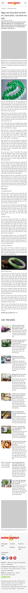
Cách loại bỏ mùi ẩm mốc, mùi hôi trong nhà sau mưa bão (19, 443)
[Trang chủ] (14, 3)
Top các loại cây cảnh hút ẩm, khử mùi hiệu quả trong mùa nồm (19, 341)
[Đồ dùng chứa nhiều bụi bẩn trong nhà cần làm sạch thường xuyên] (6, 397)
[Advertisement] (14, 46)
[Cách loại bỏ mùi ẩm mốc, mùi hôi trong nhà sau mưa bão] (6, 444)
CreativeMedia (9, 564)
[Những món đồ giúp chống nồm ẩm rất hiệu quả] (6, 359)
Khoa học (21, 544)
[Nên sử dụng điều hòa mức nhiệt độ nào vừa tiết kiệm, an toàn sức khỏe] (6, 465)
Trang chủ (3, 8)
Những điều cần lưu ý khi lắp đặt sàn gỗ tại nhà (19, 375)
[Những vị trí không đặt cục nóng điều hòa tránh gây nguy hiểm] (6, 430)
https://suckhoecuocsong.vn (8, 574)
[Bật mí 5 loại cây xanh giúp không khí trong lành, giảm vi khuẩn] (6, 328)
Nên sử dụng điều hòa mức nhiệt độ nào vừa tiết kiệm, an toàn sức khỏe (18, 465)
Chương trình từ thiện (4, 553)
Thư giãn (12, 544)
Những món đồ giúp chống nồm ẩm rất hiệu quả (18, 358)
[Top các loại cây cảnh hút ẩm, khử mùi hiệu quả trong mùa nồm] (6, 343)
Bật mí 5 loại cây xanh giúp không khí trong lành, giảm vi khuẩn (18, 326)
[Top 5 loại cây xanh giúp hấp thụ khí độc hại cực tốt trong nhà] (6, 483)
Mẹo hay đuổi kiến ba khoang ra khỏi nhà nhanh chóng (19, 413)
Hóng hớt (12, 547)
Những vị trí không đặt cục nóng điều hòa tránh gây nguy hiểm (19, 428)
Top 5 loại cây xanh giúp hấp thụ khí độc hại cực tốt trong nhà (19, 481)
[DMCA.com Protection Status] (5, 577)
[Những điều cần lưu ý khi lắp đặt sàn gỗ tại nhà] (6, 377)
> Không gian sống (11, 8)
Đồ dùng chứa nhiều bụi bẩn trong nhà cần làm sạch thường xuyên (19, 395)
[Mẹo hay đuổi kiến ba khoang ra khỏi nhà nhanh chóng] (6, 415)
